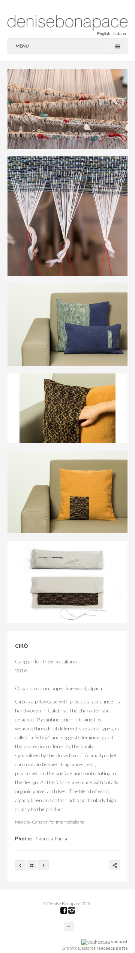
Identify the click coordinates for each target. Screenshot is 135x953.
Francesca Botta (111, 948)
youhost (119, 941)
